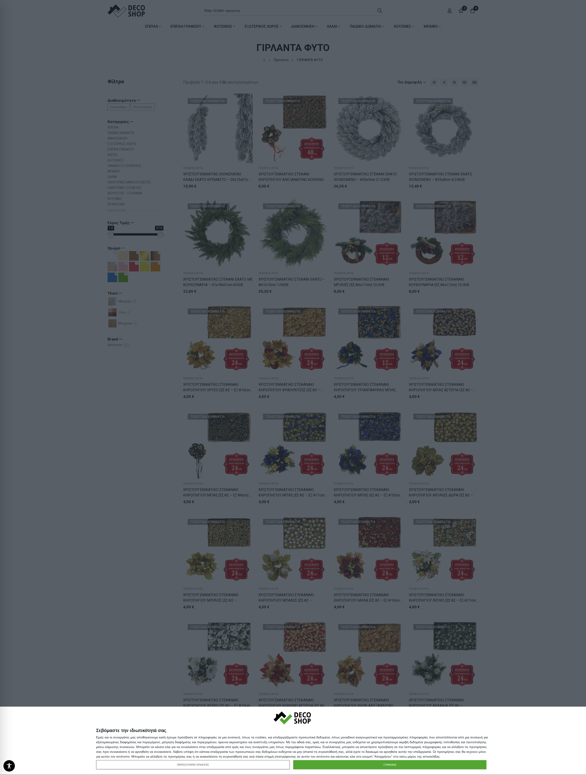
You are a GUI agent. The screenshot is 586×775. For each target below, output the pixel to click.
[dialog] (293, 741)
